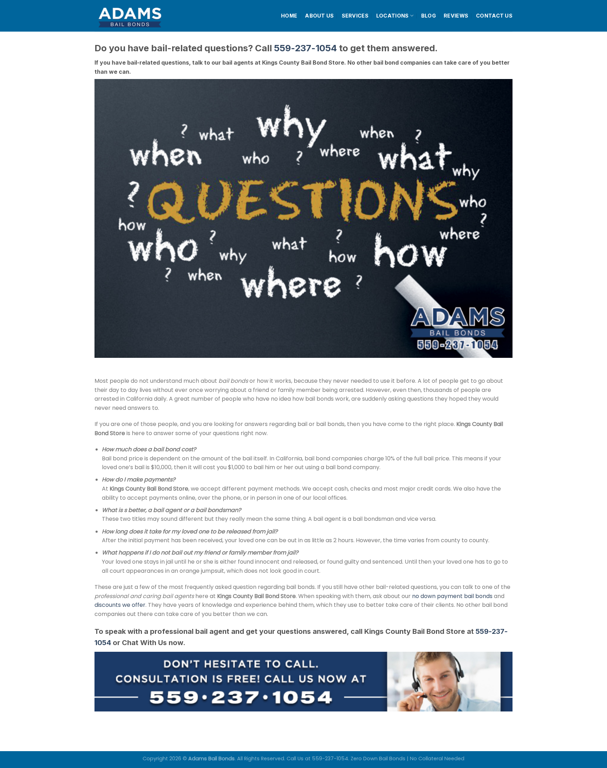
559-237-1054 (305, 47)
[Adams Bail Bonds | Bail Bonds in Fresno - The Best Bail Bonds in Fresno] (146, 16)
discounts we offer (119, 605)
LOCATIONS (392, 16)
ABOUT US (319, 16)
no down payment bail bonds (452, 596)
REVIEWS (456, 16)
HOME (289, 16)
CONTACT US (494, 16)
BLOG (428, 16)
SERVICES (355, 16)
